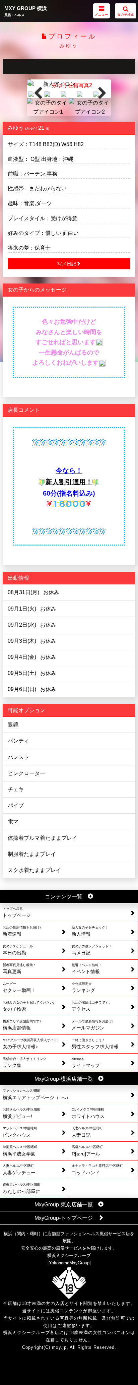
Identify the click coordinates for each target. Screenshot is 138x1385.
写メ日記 (66, 263)
